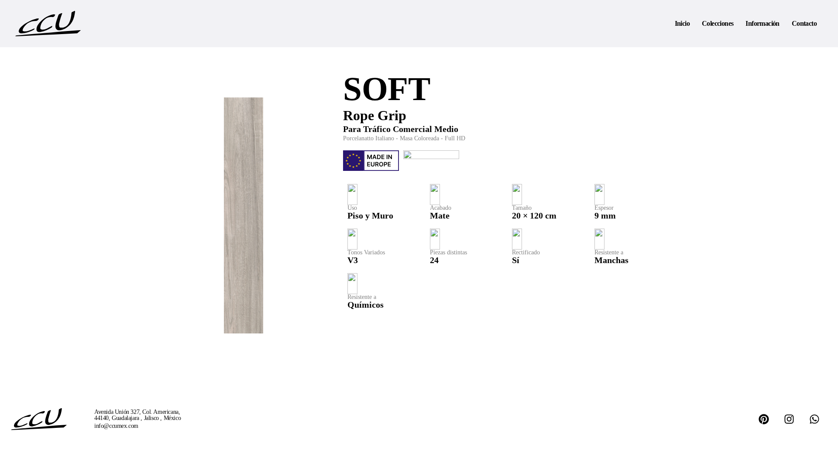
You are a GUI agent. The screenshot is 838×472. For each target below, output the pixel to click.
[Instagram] (789, 419)
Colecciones (717, 23)
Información (762, 23)
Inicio (682, 23)
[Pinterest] (764, 419)
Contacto (804, 23)
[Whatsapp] (814, 419)
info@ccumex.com (116, 426)
